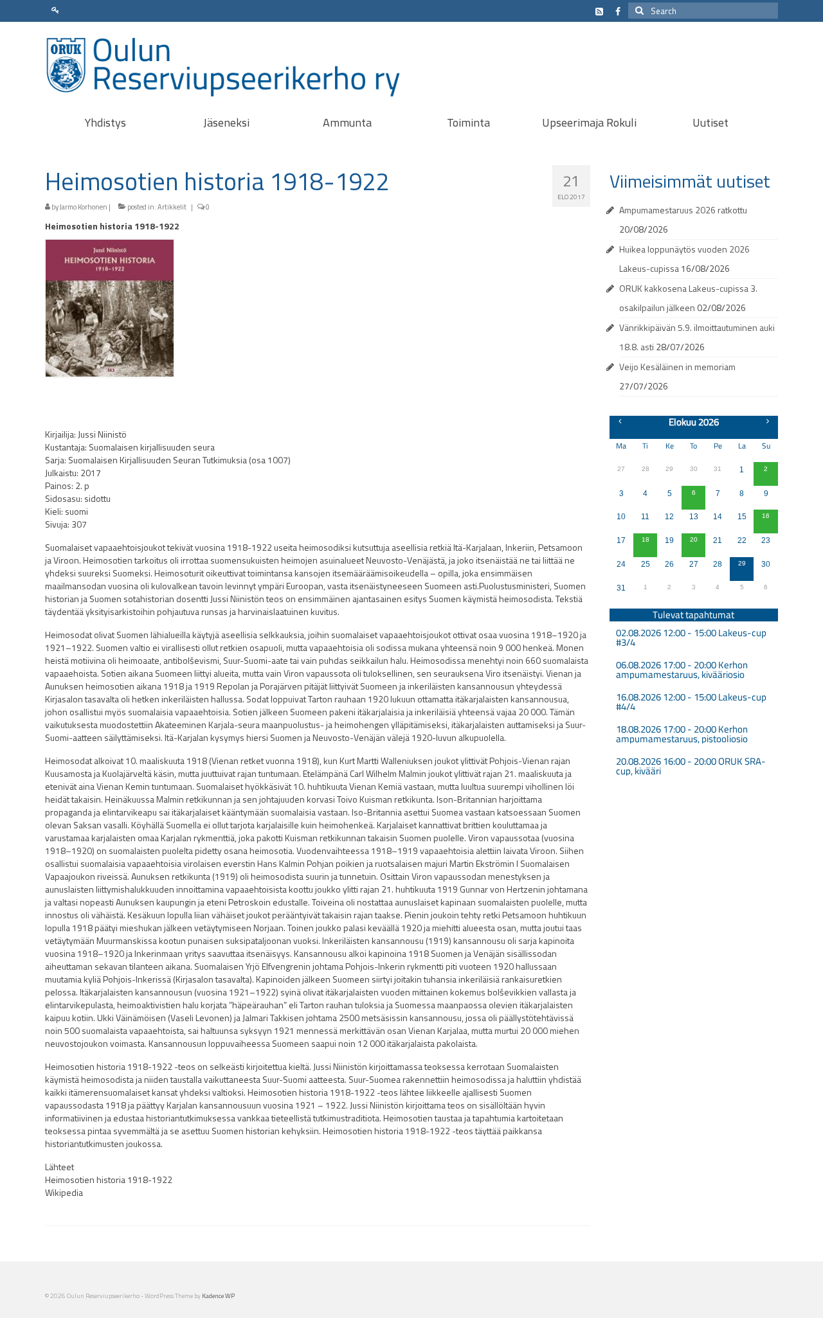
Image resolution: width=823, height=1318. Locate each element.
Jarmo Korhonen (83, 207)
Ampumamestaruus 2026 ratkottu (683, 210)
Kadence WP (218, 1296)
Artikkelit (172, 207)
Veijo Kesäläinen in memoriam (677, 366)
